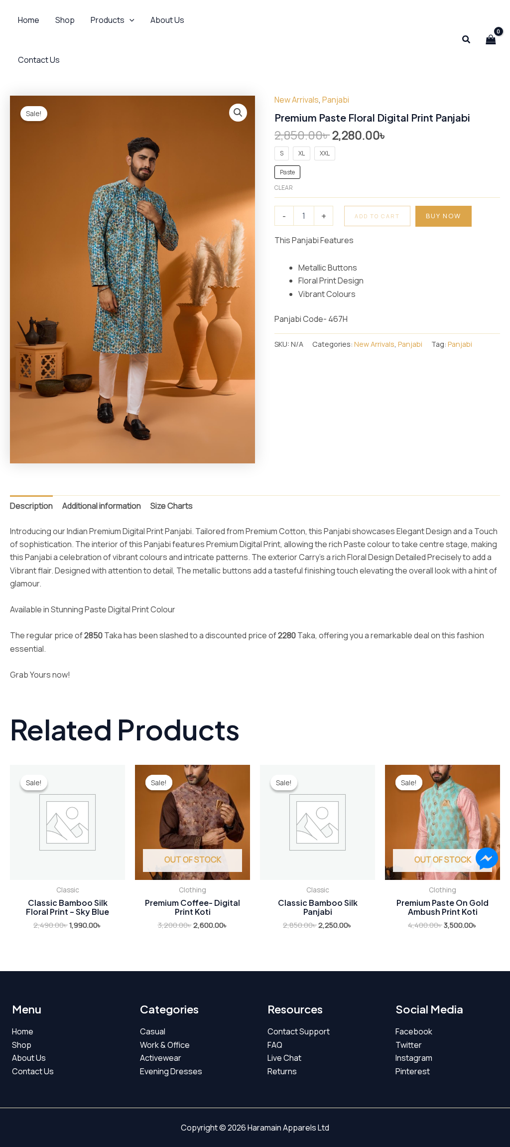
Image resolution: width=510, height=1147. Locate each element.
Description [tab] (31, 505)
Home (22, 1031)
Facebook (413, 1031)
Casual (152, 1031)
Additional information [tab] (101, 505)
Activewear (160, 1057)
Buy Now (443, 215)
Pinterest (412, 1071)
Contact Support (298, 1031)
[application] (129, 20)
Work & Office (165, 1044)
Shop (21, 1044)
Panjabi (335, 99)
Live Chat (284, 1057)
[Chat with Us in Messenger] (487, 860)
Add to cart (377, 216)
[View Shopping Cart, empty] (490, 40)
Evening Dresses (171, 1071)
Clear (283, 187)
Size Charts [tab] (171, 505)
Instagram (413, 1057)
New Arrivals (296, 99)
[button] (112, 20)
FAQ (274, 1044)
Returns (282, 1071)
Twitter (408, 1044)
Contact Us (33, 1071)
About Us (29, 1057)
